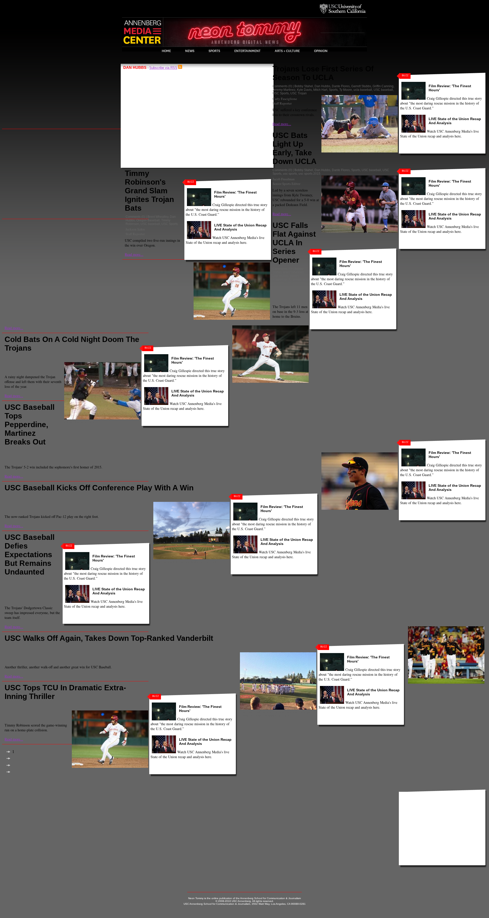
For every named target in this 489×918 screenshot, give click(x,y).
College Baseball (59, 357)
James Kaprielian (286, 277)
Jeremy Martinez (284, 90)
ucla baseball (363, 90)
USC (8, 360)
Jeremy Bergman (284, 295)
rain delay (97, 357)
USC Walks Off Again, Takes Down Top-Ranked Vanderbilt (109, 638)
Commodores (100, 647)
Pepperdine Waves (133, 450)
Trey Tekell (37, 708)
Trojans (110, 357)
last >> (17, 772)
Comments (133, 217)
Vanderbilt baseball (81, 650)
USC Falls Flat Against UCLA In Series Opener (294, 242)
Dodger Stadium (159, 647)
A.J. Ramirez (36, 705)
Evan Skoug (94, 705)
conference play (120, 496)
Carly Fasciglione (285, 98)
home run (208, 647)
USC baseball (150, 224)
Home (166, 51)
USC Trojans (61, 360)
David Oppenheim (81, 450)
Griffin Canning (383, 86)
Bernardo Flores (38, 450)
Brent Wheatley (157, 217)
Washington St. (66, 500)
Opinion (321, 51)
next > (17, 765)
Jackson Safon (135, 229)
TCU (239, 647)
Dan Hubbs (322, 86)
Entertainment (247, 51)
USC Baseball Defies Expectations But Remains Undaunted (30, 554)
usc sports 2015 (309, 173)
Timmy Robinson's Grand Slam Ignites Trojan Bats (149, 190)
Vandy (100, 650)
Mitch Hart (320, 90)
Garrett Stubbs (361, 86)
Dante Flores (341, 86)
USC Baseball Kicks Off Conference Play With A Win (99, 487)
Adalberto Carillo (38, 647)
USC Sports (169, 224)
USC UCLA (292, 290)
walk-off (111, 650)
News (189, 51)
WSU (82, 500)
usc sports (290, 173)
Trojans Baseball (197, 496)
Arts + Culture (287, 51)
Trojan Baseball (255, 647)
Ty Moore (345, 90)
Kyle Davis (304, 90)
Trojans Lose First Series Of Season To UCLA (323, 73)
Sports (214, 51)
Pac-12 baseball (172, 496)
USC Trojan (298, 93)
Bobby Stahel (303, 86)
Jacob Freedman (284, 179)
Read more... (134, 254)
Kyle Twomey (226, 647)
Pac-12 (155, 496)
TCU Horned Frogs (133, 705)
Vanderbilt (59, 650)
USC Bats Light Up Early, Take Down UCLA (295, 148)
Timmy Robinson (17, 708)
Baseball (33, 496)
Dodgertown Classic (186, 647)
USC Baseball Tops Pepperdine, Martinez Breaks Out (30, 424)
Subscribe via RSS (163, 68)
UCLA (121, 357)
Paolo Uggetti (14, 505)
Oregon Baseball (148, 220)
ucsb (130, 357)
